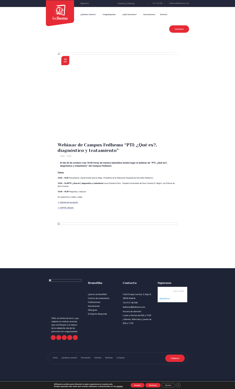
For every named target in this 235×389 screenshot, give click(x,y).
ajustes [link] (120, 386)
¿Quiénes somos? (69, 357)
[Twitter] (58, 337)
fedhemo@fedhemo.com (179, 3)
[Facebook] (53, 337)
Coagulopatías (109, 14)
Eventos (121, 3)
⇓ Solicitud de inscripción (68, 202)
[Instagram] (64, 337)
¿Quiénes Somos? (88, 14)
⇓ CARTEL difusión (66, 207)
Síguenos (164, 283)
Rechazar (153, 385)
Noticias (131, 3)
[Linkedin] (75, 337)
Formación (86, 357)
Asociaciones (149, 14)
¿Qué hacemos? (129, 14)
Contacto (120, 357)
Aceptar (137, 385)
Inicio (55, 357)
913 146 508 (157, 3)
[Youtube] (69, 337)
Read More (165, 298)
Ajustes (168, 385)
